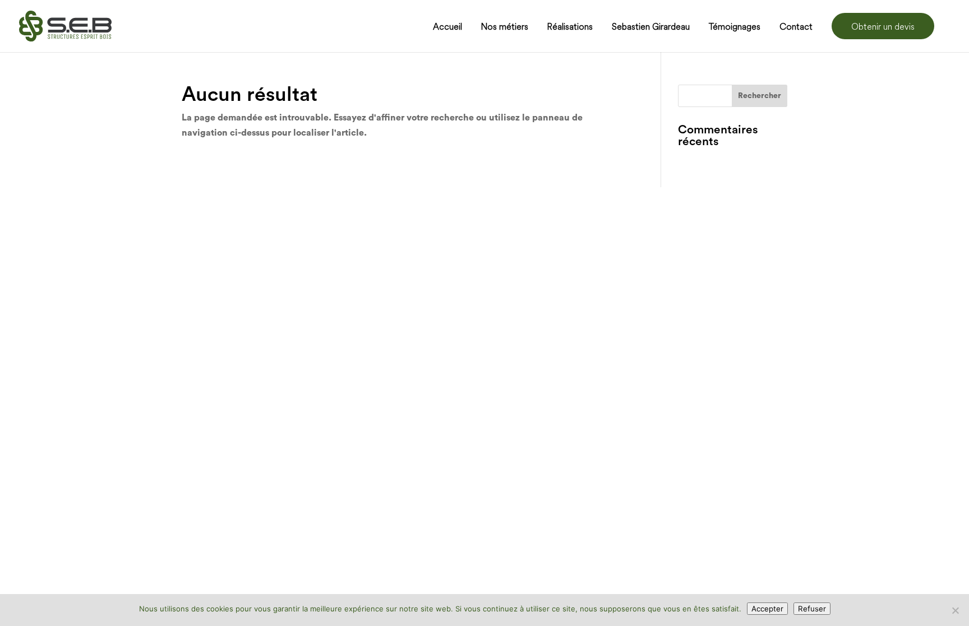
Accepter (767, 608)
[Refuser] (955, 610)
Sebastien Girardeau (651, 27)
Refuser (812, 608)
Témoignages (734, 27)
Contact (796, 27)
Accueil (447, 27)
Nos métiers (504, 27)
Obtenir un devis (883, 26)
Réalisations (570, 27)
